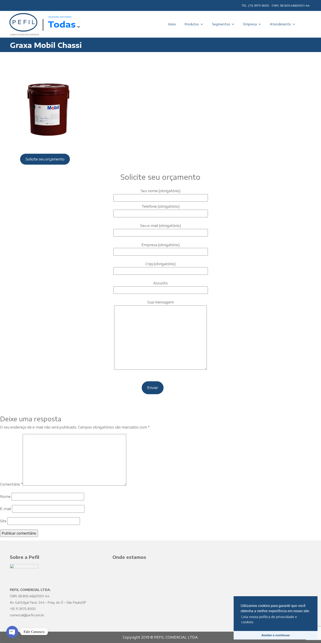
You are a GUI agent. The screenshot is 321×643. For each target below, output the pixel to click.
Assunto (160, 283)
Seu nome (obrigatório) (160, 191)
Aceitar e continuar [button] (275, 635)
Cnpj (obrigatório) (160, 264)
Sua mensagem (160, 302)
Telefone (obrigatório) (160, 206)
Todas (62, 24)
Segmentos (221, 24)
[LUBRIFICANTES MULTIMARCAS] (23, 22)
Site (3, 521)
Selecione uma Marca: (60, 17)
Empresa (250, 24)
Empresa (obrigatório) (161, 245)
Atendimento (280, 24)
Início (172, 24)
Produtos (192, 24)
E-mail (5, 509)
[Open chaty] (12, 628)
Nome (5, 496)
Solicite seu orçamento (45, 159)
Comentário (11, 484)
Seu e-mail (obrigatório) (160, 225)
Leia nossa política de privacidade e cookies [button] (269, 619)
